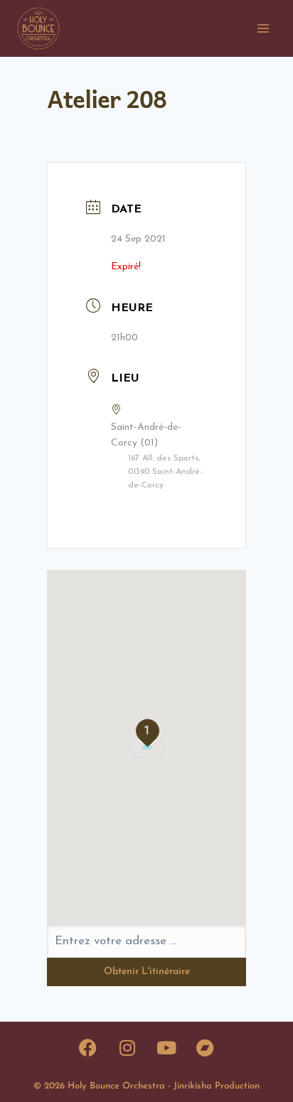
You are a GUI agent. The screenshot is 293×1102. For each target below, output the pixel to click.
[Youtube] (166, 1047)
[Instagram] (127, 1047)
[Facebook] (88, 1047)
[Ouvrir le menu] (263, 28)
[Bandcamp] (205, 1047)
